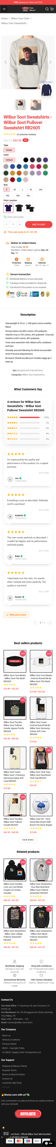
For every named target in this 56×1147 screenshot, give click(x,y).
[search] (47, 9)
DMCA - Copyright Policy (13, 1048)
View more (28, 840)
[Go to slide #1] (20, 104)
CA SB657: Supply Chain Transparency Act (21, 1052)
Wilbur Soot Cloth (20, 18)
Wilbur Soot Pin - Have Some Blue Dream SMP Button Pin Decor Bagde (41, 822)
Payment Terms (9, 1070)
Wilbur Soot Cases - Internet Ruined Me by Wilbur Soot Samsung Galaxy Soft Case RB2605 (40, 728)
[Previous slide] (6, 62)
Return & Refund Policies (13, 1074)
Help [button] (50, 1143)
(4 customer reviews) (26, 134)
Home (4, 18)
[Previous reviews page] (35, 622)
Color (6, 155)
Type (6, 145)
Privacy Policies (9, 1044)
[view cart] (52, 9)
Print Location (10, 200)
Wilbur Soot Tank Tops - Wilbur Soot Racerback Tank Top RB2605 (40, 775)
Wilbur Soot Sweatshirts (13, 23)
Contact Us (7, 1078)
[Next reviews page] (49, 622)
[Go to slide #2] (36, 104)
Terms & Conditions (11, 1039)
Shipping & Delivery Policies (14, 1066)
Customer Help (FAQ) (12, 1083)
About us (6, 1035)
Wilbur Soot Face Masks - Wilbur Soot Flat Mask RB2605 (15, 678)
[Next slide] (50, 62)
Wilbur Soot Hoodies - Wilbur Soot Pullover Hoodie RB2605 (13, 822)
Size (6, 185)
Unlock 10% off (6, 1133)
